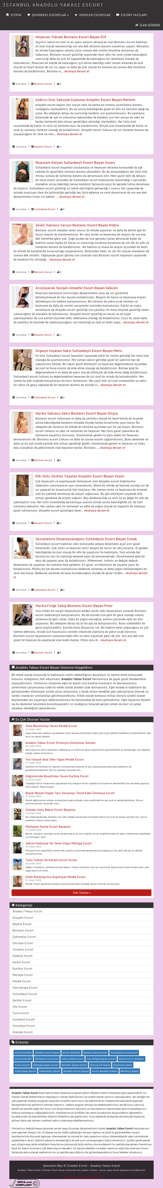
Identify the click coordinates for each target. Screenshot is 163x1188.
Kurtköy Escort (22, 968)
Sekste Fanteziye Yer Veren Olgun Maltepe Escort (58, 843)
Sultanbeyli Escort (44, 209)
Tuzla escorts (22, 1065)
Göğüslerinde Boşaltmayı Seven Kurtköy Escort (57, 776)
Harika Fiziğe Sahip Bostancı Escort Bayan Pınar (74, 605)
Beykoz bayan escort (95, 1052)
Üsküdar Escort (23, 1032)
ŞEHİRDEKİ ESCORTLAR (49, 15)
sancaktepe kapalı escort (101, 1059)
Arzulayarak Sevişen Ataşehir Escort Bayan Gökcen (76, 288)
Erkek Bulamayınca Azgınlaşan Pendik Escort (55, 877)
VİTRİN (15, 15)
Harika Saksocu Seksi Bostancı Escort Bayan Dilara (76, 413)
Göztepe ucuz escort (46, 1059)
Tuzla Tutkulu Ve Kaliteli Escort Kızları (51, 860)
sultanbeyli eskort (49, 1071)
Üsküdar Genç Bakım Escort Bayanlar (50, 809)
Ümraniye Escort (24, 1025)
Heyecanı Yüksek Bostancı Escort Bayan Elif (70, 37)
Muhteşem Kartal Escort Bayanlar (48, 826)
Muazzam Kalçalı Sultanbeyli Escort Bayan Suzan (75, 162)
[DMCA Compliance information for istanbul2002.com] (24, 1183)
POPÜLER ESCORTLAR (94, 15)
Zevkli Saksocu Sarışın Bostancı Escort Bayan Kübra (77, 225)
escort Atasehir (71, 1052)
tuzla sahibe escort (72, 1059)
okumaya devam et (76, 71)
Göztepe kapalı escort (45, 1065)
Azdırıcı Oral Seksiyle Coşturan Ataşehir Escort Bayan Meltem (85, 99)
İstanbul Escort (23, 949)
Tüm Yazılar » (81, 892)
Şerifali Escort (22, 1000)
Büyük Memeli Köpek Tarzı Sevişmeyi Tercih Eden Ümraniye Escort (70, 793)
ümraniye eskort (122, 1065)
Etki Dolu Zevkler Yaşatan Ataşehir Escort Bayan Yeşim (79, 476)
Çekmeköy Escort (24, 936)
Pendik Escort (22, 981)
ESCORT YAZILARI (133, 15)
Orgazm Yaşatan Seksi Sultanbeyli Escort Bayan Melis (78, 350)
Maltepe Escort (23, 975)
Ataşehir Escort (43, 146)
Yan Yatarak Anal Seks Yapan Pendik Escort (54, 759)
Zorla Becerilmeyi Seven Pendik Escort (51, 726)
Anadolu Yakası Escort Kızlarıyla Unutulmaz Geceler (60, 742)
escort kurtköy (23, 1052)
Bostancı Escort (43, 84)
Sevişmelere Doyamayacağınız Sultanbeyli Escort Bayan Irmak (86, 539)
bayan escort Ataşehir (131, 1059)
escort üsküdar (23, 1059)
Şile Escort (20, 1006)
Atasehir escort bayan (76, 1071)
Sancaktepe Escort (25, 987)
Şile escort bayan (100, 1065)
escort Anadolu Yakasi (104, 1071)
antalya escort (92, 1177)
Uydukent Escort (24, 1019)
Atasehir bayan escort (74, 1065)
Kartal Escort (21, 962)
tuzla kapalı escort (25, 1071)
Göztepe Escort (23, 943)
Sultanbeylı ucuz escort (124, 1052)
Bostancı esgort (130, 1071)
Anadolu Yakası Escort (27, 911)
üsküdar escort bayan (47, 1052)
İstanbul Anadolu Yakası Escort (53, 4)
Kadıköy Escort (23, 956)
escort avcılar (72, 1177)
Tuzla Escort (21, 1013)
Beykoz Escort (22, 924)
